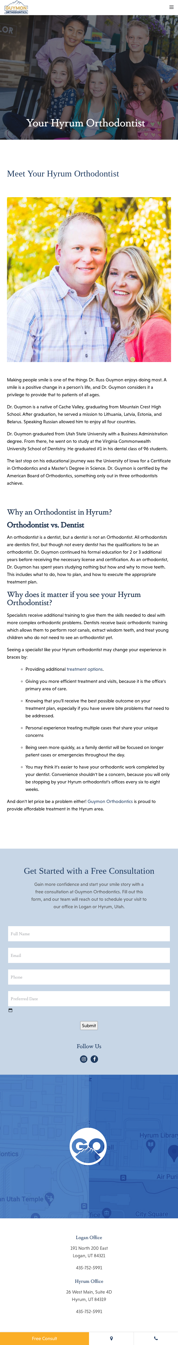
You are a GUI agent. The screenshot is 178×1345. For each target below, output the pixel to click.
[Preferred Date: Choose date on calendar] (10, 1010)
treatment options (85, 669)
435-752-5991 (89, 1267)
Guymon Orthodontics (110, 801)
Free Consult (44, 1338)
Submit (89, 1025)
